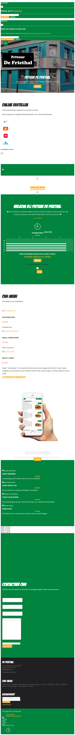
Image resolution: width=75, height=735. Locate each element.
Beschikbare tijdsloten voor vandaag (37, 257)
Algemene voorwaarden (34, 33)
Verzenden (7, 646)
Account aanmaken (8, 39)
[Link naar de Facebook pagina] (8, 730)
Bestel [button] (37, 86)
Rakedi (12, 725)
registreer (17, 11)
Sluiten (13, 17)
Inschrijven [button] (37, 188)
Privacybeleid (46, 33)
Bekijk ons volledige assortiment (14, 377)
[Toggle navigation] (5, 43)
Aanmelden (5, 17)
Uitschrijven (6, 704)
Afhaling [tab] (39, 272)
